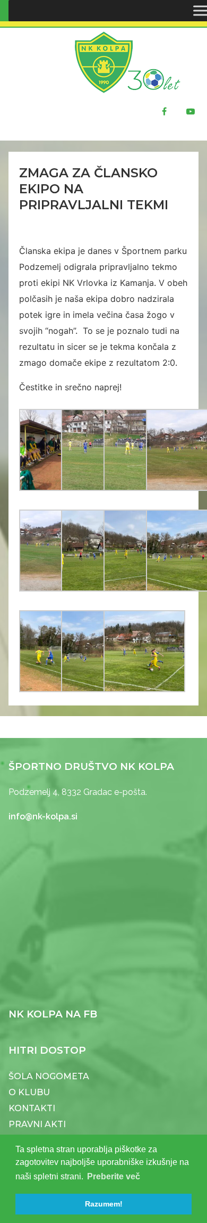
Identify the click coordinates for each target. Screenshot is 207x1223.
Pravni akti (37, 1124)
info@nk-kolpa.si (42, 816)
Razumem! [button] (104, 1204)
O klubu (29, 1092)
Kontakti (31, 1108)
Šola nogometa (48, 1076)
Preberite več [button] (113, 1176)
